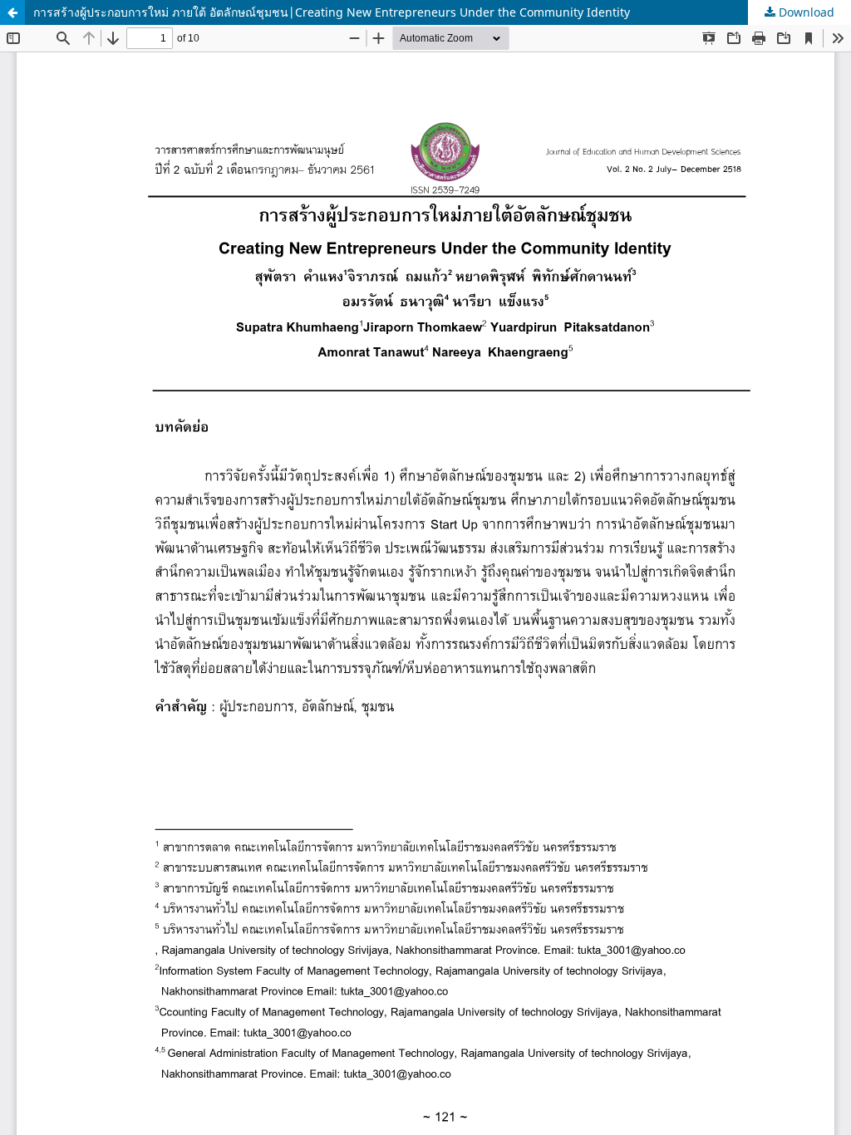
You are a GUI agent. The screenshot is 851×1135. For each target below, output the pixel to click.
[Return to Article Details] (12, 12)
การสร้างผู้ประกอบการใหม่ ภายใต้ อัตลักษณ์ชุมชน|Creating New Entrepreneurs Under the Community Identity (331, 12)
